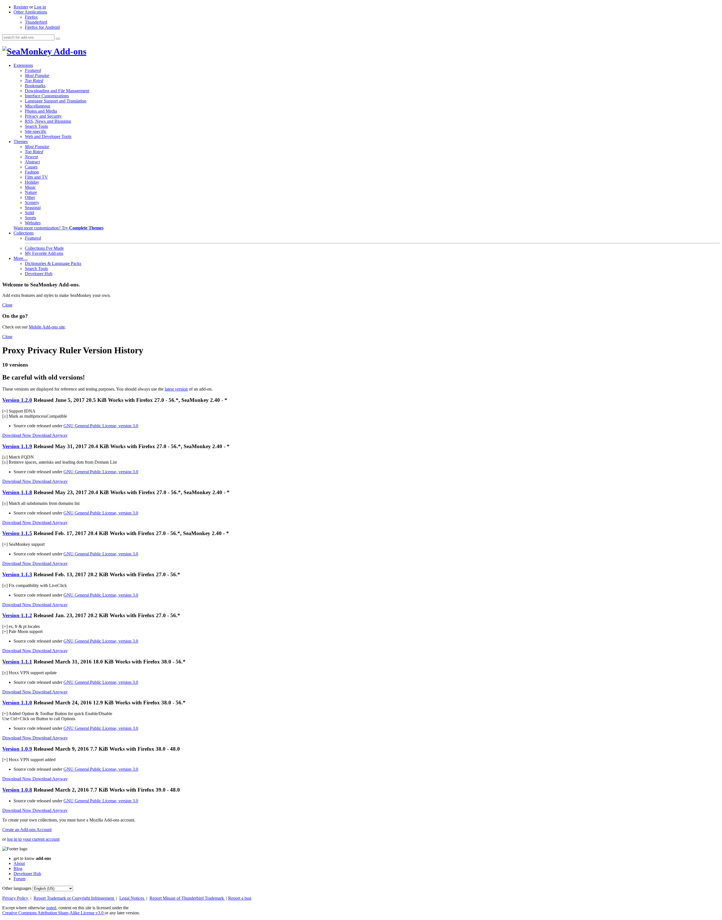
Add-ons (69, 51)
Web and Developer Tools (48, 136)
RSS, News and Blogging (48, 121)
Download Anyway (50, 435)
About (19, 863)
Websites (33, 222)
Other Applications (30, 12)
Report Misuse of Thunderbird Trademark (187, 898)
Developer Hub (38, 273)
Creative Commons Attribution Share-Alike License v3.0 (53, 912)
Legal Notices (132, 898)
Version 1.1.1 (17, 662)
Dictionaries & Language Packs (53, 263)
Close (7, 305)
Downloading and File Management (57, 90)
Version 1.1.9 (17, 446)
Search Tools (36, 126)
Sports (30, 217)
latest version (176, 389)
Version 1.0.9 (17, 749)
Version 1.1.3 (17, 574)
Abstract (32, 161)
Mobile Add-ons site (47, 327)
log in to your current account (33, 839)
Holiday (32, 182)
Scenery (32, 202)
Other (30, 197)
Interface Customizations (47, 95)
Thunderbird (36, 22)
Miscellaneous (37, 106)
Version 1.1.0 (17, 703)
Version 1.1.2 (17, 615)
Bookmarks (35, 85)
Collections (24, 233)
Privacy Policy (15, 898)
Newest (31, 156)
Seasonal (33, 207)
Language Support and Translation (55, 100)
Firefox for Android (42, 27)
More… (21, 258)
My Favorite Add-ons (44, 253)
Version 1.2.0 (17, 400)
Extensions (23, 65)
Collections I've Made (44, 248)
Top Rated (34, 80)
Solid (29, 212)
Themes (21, 141)
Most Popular (37, 75)
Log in (40, 7)
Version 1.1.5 (17, 533)
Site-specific (36, 131)
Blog (18, 868)
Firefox (31, 17)
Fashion (32, 172)
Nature (31, 192)
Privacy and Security (43, 116)
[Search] (58, 39)
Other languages (16, 888)
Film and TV (36, 177)
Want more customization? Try (59, 227)
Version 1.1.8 (17, 492)
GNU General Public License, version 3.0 (100, 425)
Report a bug (239, 898)
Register (21, 7)
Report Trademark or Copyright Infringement (74, 898)
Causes (31, 167)
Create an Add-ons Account (27, 829)
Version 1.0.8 (17, 790)
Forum (19, 878)
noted (51, 907)
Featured (33, 70)
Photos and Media (41, 111)
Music (30, 187)
